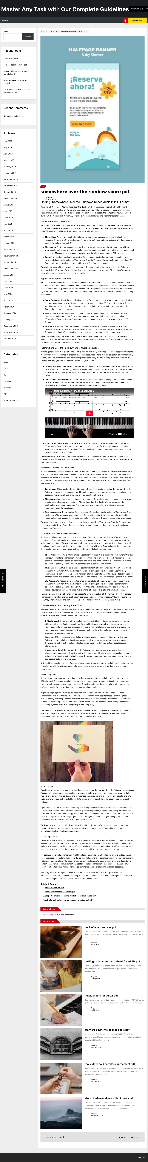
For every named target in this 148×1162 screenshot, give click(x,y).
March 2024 (8, 307)
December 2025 (10, 179)
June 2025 (8, 217)
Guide (6, 375)
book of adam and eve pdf (100, 927)
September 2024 (10, 268)
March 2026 (8, 160)
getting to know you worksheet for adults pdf (112, 961)
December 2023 (10, 326)
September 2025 (10, 198)
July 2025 (7, 211)
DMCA (5, 20)
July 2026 (7, 141)
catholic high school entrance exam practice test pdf (68, 900)
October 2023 (9, 338)
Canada (6, 368)
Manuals (7, 387)
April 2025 (8, 230)
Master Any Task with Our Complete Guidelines (65, 9)
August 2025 (9, 205)
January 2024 (9, 319)
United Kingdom (10, 400)
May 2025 (7, 224)
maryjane (49, 197)
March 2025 (8, 237)
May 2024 (7, 294)
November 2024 (10, 256)
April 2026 (8, 154)
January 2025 (9, 243)
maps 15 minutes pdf (54, 887)
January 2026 (9, 173)
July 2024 (7, 281)
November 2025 (10, 186)
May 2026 (7, 147)
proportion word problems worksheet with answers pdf (70, 896)
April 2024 (8, 300)
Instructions (8, 381)
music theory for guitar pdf (101, 995)
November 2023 (10, 332)
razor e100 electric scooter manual (15, 81)
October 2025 (9, 192)
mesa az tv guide (10, 58)
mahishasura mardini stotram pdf (60, 892)
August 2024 (9, 275)
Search (6, 31)
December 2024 (10, 249)
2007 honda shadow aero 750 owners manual (16, 90)
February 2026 (9, 166)
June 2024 (8, 288)
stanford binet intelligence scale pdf (107, 1029)
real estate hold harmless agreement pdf (110, 1064)
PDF (5, 394)
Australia (7, 362)
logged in (54, 915)
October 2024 (9, 262)
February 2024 (9, 313)
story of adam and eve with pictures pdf (109, 1098)
